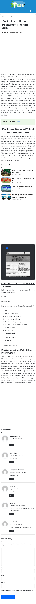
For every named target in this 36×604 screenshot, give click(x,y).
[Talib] (18, 4)
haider (4, 32)
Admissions (10, 17)
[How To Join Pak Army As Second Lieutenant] (6, 172)
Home (4, 17)
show (18, 121)
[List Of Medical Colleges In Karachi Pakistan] (6, 180)
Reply (11, 445)
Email (3, 575)
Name (3, 568)
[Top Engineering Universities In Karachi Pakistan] (6, 188)
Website (3, 583)
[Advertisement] (18, 54)
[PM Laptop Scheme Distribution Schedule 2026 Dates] (6, 196)
